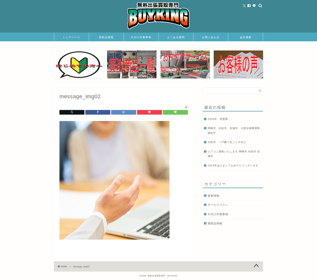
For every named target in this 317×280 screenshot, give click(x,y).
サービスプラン (218, 204)
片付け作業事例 (141, 37)
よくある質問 (176, 37)
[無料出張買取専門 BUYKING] (158, 29)
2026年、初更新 (218, 119)
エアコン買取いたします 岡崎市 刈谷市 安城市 (234, 154)
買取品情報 (106, 37)
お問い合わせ (211, 37)
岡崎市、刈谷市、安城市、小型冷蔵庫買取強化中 (234, 130)
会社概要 (246, 37)
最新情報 (213, 195)
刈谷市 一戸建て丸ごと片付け (227, 142)
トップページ (71, 37)
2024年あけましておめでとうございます (233, 165)
